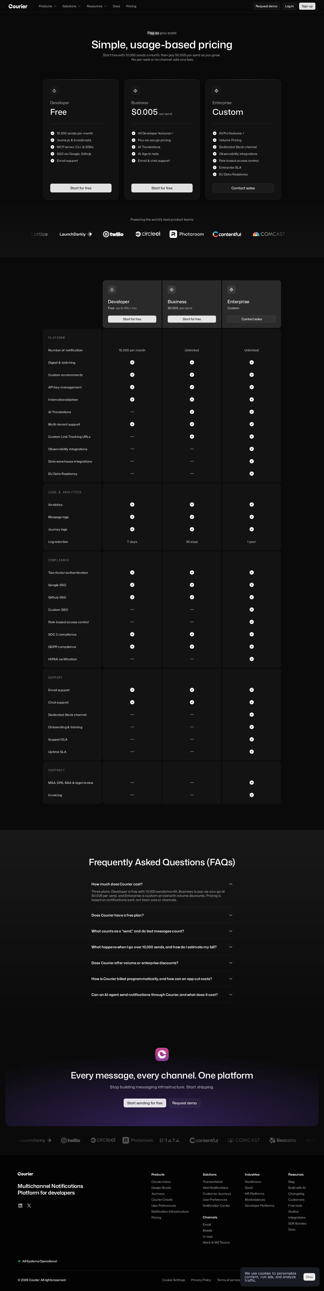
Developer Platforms (259, 1205)
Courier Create (162, 1199)
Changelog (296, 1193)
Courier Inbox (161, 1182)
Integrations (296, 1217)
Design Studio (161, 1188)
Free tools (295, 1205)
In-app (208, 1236)
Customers (296, 1199)
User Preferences (163, 1205)
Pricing (156, 1217)
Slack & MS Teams (216, 1242)
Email (207, 1224)
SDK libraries (297, 1223)
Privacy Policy (201, 1280)
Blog (291, 1182)
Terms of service (228, 1280)
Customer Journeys (217, 1193)
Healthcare (253, 1182)
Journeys (157, 1193)
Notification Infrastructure (170, 1211)
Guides (293, 1211)
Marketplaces (255, 1199)
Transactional (213, 1182)
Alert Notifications (215, 1188)
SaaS (249, 1188)
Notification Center (216, 1205)
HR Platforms (254, 1193)
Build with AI (297, 1188)
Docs (291, 1229)
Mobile (207, 1230)
